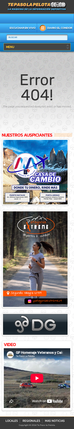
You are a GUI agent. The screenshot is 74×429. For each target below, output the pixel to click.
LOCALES (12, 420)
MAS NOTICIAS (55, 420)
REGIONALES (31, 420)
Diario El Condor (59, 28)
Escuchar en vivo (22, 28)
